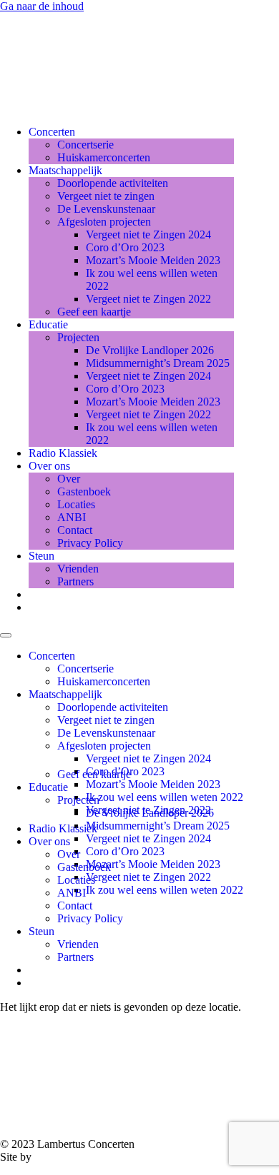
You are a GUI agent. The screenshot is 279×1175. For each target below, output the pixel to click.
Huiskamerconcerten (103, 157)
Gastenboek (84, 491)
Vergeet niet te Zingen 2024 (148, 234)
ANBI (71, 517)
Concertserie (85, 144)
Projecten (78, 337)
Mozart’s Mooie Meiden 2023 (153, 260)
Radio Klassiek (63, 453)
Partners (75, 581)
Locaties (76, 504)
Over (68, 479)
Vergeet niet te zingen (106, 196)
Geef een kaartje (94, 312)
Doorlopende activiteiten (112, 183)
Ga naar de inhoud (42, 6)
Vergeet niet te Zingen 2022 (148, 299)
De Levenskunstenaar (106, 209)
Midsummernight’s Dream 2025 (158, 363)
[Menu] (5, 635)
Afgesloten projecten (104, 222)
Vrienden (78, 569)
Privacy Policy (90, 543)
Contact (74, 530)
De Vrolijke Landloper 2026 (150, 350)
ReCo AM (59, 1157)
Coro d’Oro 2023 (125, 247)
